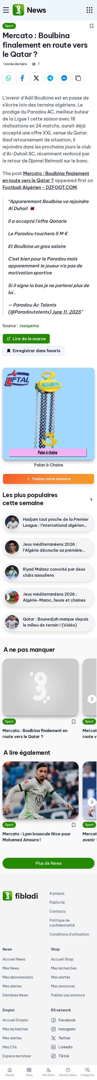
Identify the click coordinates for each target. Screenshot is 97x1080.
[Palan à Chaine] (48, 414)
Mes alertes (12, 986)
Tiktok (63, 1056)
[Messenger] (64, 78)
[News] (18, 10)
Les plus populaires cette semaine (30, 499)
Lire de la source (29, 338)
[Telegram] (50, 78)
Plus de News (49, 863)
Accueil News (13, 959)
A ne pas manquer (29, 649)
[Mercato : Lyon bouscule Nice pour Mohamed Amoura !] (40, 790)
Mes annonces (63, 986)
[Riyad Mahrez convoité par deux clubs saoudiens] (12, 572)
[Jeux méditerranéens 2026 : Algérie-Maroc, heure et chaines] (12, 597)
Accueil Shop (62, 959)
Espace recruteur (16, 1056)
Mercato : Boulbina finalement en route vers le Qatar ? (34, 733)
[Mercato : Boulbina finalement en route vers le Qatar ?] (40, 687)
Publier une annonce (68, 995)
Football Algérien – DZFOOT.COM (39, 187)
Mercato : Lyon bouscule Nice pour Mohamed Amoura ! (36, 836)
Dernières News (15, 995)
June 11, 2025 (66, 312)
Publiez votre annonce (51, 479)
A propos (56, 893)
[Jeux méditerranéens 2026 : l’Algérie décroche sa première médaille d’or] (12, 547)
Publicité (57, 902)
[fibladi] (7, 896)
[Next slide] (92, 699)
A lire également (26, 752)
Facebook (67, 1020)
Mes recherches (64, 968)
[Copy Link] (78, 78)
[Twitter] (36, 78)
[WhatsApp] (8, 78)
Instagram (67, 1029)
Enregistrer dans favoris (36, 350)
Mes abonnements (17, 977)
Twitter (64, 1038)
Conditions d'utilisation (69, 934)
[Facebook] (22, 78)
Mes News (10, 968)
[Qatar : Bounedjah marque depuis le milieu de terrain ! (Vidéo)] (12, 622)
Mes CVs (9, 1047)
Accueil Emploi (15, 1020)
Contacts (57, 911)
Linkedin (65, 1047)
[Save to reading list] (92, 26)
